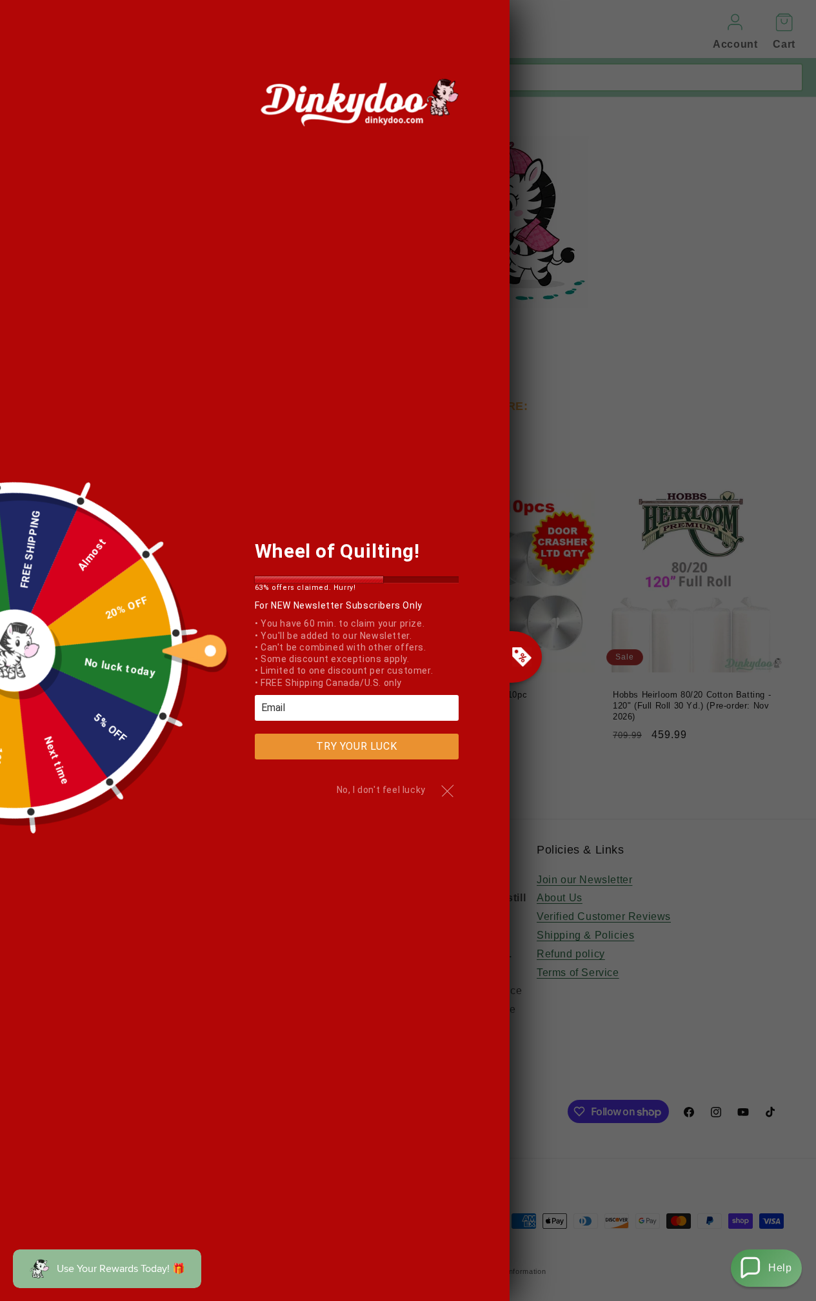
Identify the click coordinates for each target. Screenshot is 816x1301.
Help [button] (779, 1267)
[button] (766, 1268)
